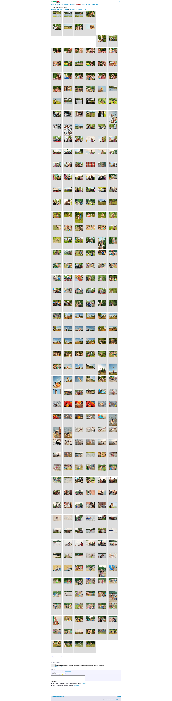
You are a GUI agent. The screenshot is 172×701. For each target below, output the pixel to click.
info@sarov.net (76, 685)
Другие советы (83, 683)
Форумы (93, 4)
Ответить (57, 666)
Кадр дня (56, 9)
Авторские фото (79, 9)
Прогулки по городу (72, 9)
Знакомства (88, 4)
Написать (54, 669)
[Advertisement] (112, 20)
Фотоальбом (78, 4)
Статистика (84, 9)
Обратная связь (118, 696)
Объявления (57, 4)
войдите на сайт (68, 671)
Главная (52, 9)
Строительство (65, 9)
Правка (60, 666)
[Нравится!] (53, 657)
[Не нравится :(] (51, 657)
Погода (97, 4)
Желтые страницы (65, 4)
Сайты (83, 4)
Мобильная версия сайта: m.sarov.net (57, 696)
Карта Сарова (72, 4)
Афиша (52, 4)
